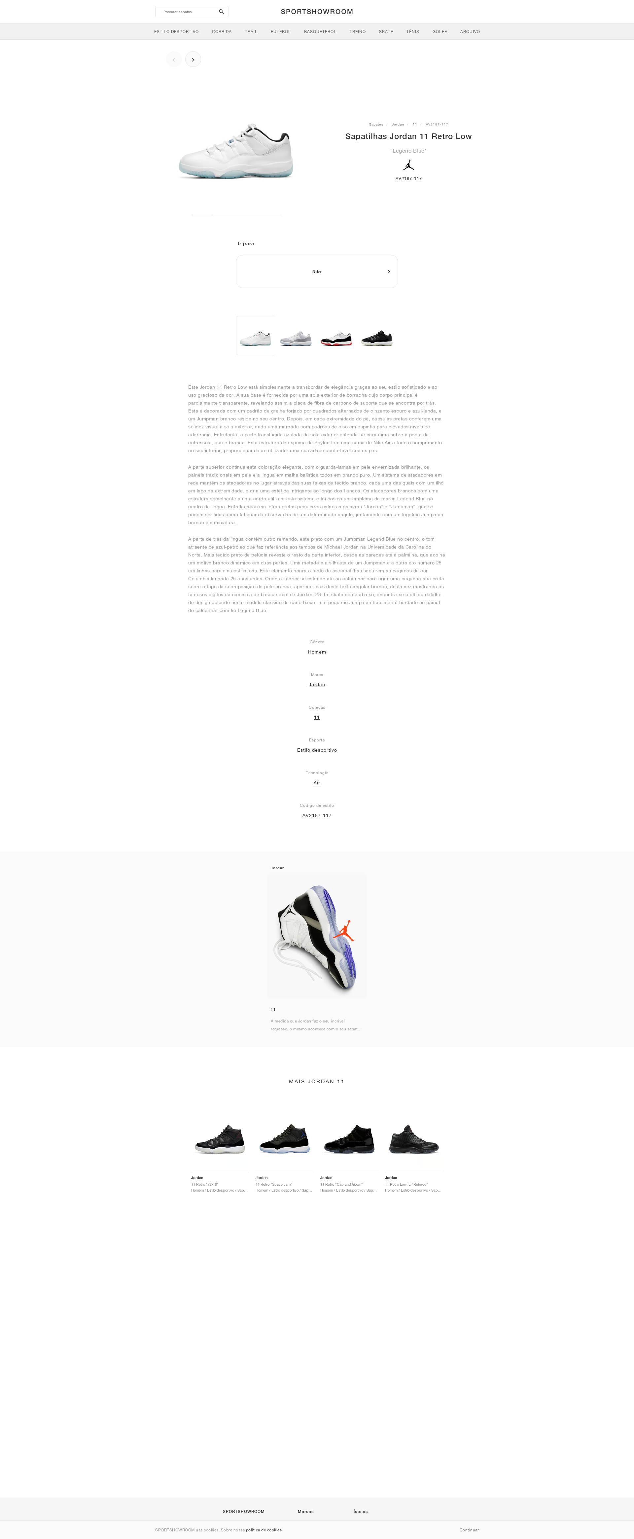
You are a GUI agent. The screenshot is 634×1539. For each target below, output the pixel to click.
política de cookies (264, 1529)
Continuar (469, 1529)
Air (317, 782)
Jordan (398, 124)
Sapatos (376, 124)
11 (415, 124)
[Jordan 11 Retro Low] (255, 335)
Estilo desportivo (317, 750)
